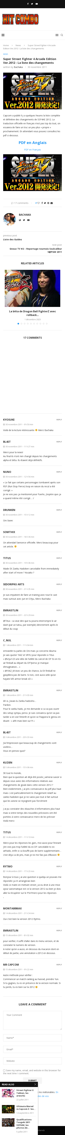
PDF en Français (32, 149)
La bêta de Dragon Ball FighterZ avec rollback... (32, 313)
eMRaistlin (10, 930)
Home (6, 45)
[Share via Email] (51, 202)
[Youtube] (37, 3)
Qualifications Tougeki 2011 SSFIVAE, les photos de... (24, 1123)
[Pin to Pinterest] (48, 202)
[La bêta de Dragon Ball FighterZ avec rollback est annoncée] (32, 288)
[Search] (61, 35)
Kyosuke (9, 419)
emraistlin (10, 610)
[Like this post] (38, 202)
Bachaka (18, 67)
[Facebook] (27, 3)
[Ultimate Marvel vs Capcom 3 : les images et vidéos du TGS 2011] (8, 1109)
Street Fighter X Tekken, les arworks (25, 1093)
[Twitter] (32, 3)
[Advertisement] (32, 378)
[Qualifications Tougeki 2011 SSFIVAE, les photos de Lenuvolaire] (8, 1122)
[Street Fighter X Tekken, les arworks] (8, 1093)
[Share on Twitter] (45, 202)
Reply (59, 419)
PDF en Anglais (33, 142)
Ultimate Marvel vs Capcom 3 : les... (25, 1108)
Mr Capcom (11, 964)
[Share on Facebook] (42, 202)
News (18, 45)
